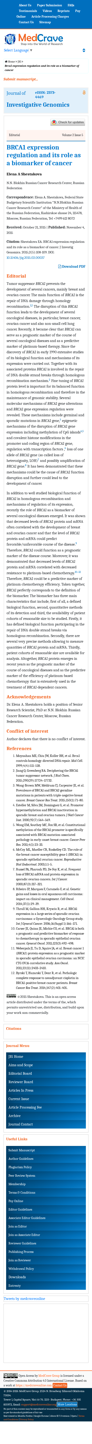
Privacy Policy (27, 1419)
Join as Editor (17, 1226)
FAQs (71, 5)
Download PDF (73, 266)
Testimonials (28, 11)
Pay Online (15, 1201)
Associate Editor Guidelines (26, 1218)
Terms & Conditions (21, 1193)
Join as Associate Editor (24, 1235)
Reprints (64, 11)
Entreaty (14, 1286)
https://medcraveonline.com (34, 1385)
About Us (25, 5)
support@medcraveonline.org (38, 1404)
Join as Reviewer (19, 1260)
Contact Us (26, 22)
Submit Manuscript (21, 1150)
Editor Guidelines (20, 1210)
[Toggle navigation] (83, 50)
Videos (47, 11)
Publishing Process (20, 1252)
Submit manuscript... (21, 79)
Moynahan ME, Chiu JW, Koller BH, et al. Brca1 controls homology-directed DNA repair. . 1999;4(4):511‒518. (49, 761)
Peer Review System (21, 1176)
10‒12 (78, 572)
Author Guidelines (20, 1159)
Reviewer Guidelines (22, 1243)
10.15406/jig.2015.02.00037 (26, 258)
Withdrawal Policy (21, 1269)
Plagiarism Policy (20, 1167)
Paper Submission (49, 5)
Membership (16, 1184)
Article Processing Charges (50, 16)
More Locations (67, 1404)
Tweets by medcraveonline (24, 1299)
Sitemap (45, 22)
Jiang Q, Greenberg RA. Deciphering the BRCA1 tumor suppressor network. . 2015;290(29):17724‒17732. (47, 776)
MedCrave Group (49, 1375)
